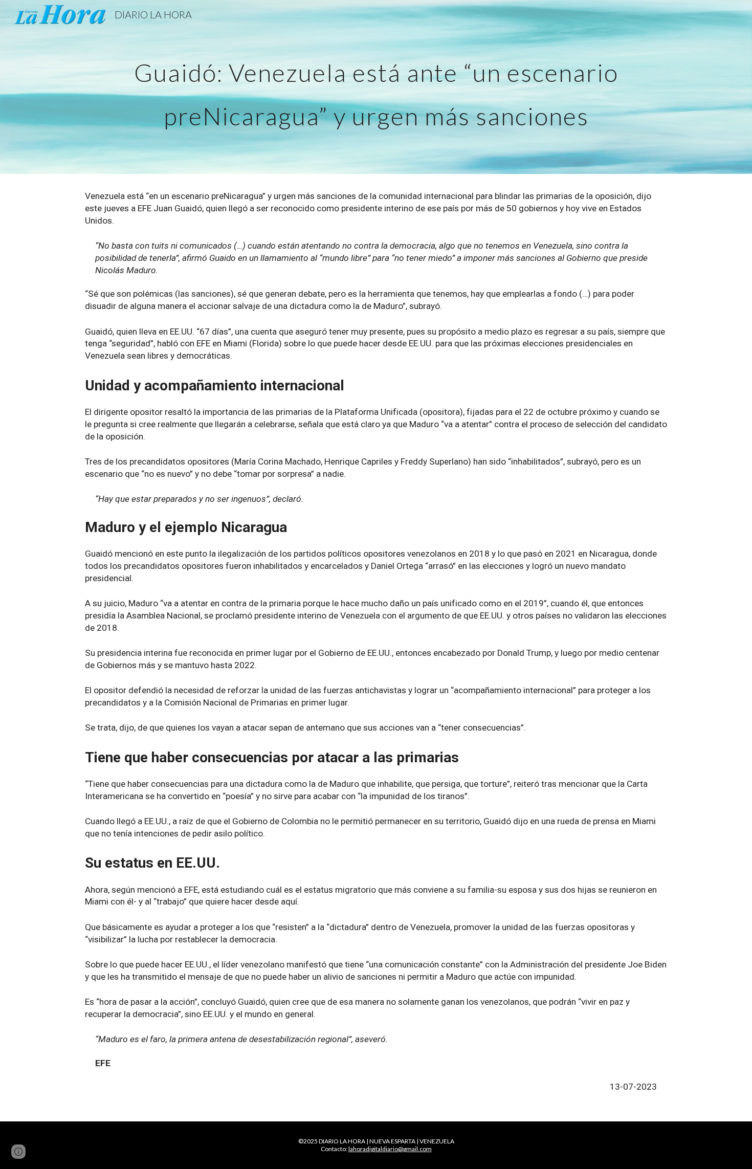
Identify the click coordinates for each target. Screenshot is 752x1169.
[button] (18, 1151)
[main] (376, 87)
